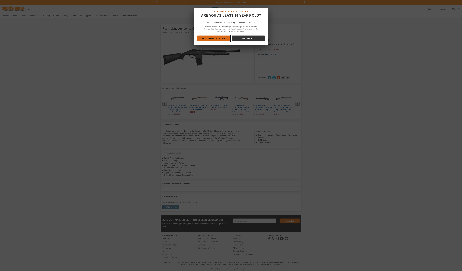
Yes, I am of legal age (214, 38)
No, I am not (248, 38)
